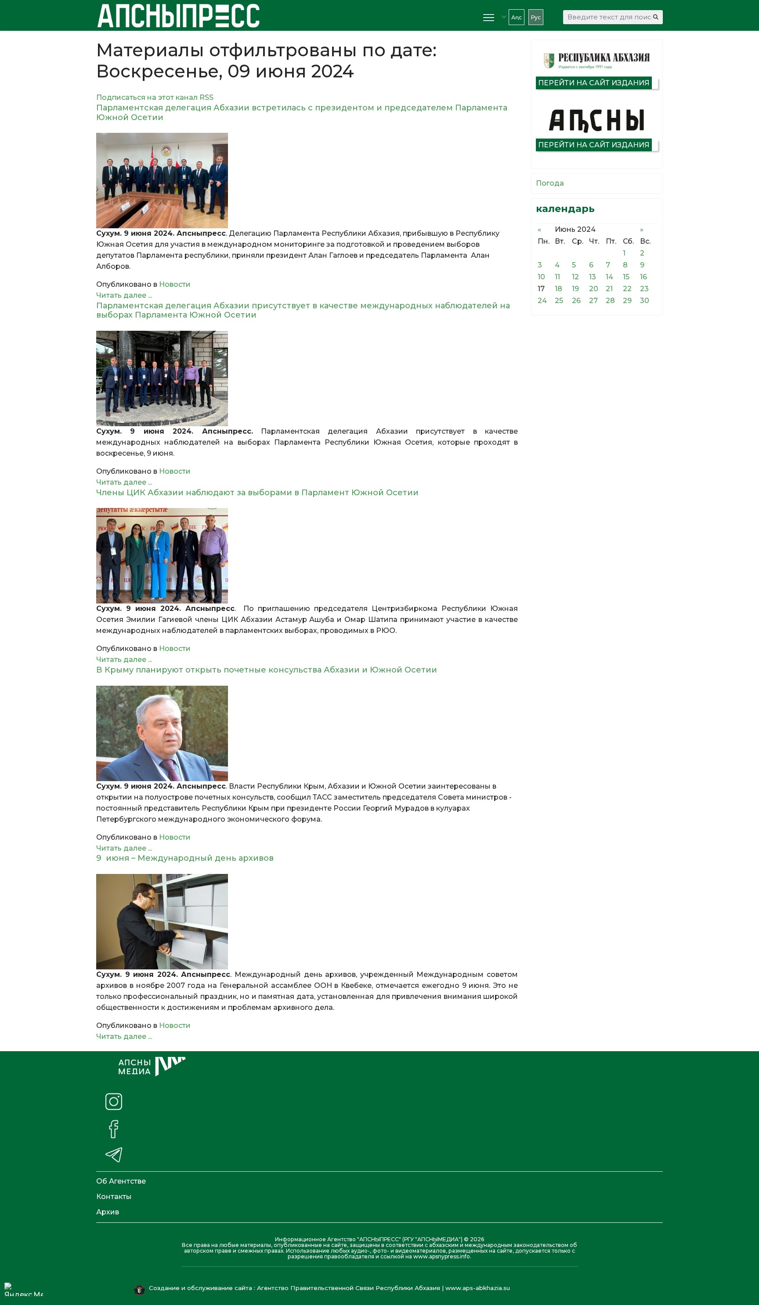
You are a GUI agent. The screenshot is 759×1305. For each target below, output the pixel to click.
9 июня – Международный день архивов (185, 858)
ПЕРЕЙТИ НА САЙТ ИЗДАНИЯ (594, 83)
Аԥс (516, 17)
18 (558, 289)
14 (609, 277)
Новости (175, 284)
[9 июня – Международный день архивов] (307, 921)
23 (644, 289)
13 (592, 277)
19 (575, 289)
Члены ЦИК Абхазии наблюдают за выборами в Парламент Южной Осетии (259, 492)
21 (609, 289)
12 (575, 277)
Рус (536, 17)
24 (542, 300)
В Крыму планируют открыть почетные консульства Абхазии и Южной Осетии (273, 670)
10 (541, 277)
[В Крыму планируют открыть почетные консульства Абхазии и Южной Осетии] (307, 733)
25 (559, 300)
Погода (550, 183)
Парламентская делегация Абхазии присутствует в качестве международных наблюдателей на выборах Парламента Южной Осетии (303, 310)
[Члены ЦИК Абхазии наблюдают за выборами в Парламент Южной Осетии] (307, 555)
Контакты (114, 1196)
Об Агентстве (121, 1181)
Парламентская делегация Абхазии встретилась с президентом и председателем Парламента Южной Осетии (301, 112)
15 (626, 277)
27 (593, 300)
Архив (107, 1212)
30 (644, 300)
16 (643, 277)
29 (627, 300)
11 (557, 277)
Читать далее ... (124, 295)
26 (576, 300)
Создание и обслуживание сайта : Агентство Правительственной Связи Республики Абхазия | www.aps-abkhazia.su (330, 1287)
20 (593, 289)
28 (610, 300)
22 (627, 289)
